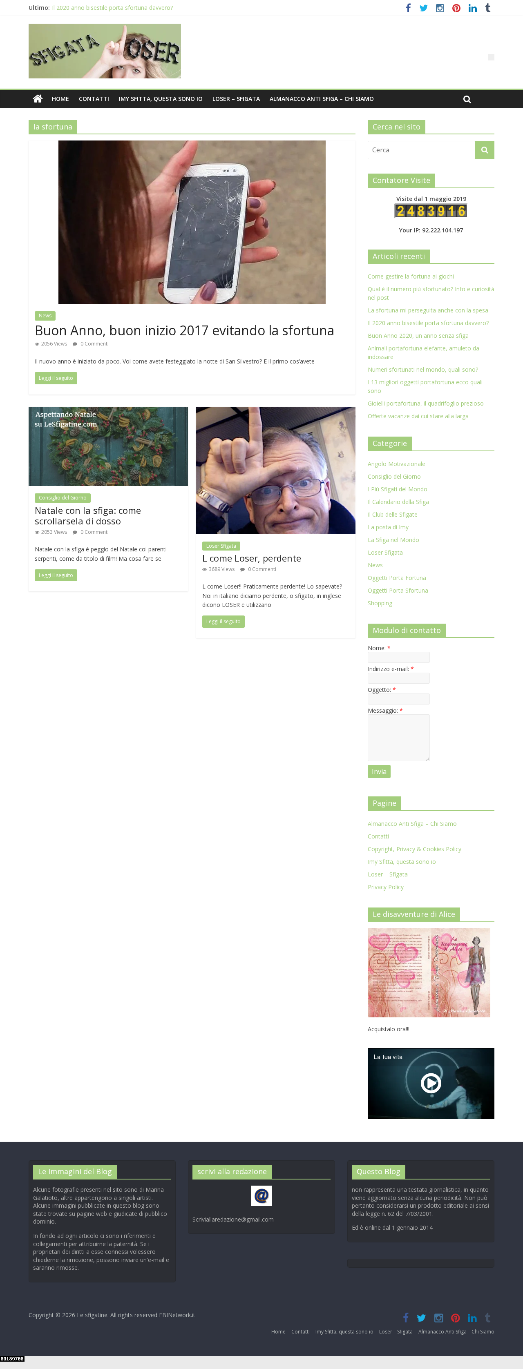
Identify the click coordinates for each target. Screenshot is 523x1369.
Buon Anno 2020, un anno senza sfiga (418, 335)
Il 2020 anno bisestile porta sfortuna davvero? (112, 8)
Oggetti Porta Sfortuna (398, 590)
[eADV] (491, 57)
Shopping (380, 603)
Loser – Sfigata (236, 99)
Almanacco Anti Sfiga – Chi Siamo (322, 99)
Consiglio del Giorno (63, 497)
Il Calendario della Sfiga (398, 502)
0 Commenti (94, 343)
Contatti (94, 99)
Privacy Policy (386, 887)
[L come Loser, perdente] (275, 411)
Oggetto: (382, 689)
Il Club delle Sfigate (393, 514)
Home (60, 99)
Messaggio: (385, 710)
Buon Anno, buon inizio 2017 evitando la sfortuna (184, 330)
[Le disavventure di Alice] (429, 932)
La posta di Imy (388, 527)
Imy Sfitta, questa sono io (161, 99)
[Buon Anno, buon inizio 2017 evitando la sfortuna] (192, 145)
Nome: (379, 648)
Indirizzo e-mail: (391, 669)
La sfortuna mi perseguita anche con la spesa (428, 310)
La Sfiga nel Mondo (393, 540)
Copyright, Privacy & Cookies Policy (414, 849)
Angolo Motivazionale (396, 464)
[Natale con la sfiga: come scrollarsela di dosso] (108, 411)
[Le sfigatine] (38, 98)
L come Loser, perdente (251, 558)
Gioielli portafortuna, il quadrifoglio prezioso (426, 403)
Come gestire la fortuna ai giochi (411, 276)
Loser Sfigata (221, 545)
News (45, 315)
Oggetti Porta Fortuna (397, 578)
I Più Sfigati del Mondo (397, 489)
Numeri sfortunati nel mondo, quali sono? (423, 369)
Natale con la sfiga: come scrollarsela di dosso (88, 515)
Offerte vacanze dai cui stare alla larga (418, 416)
